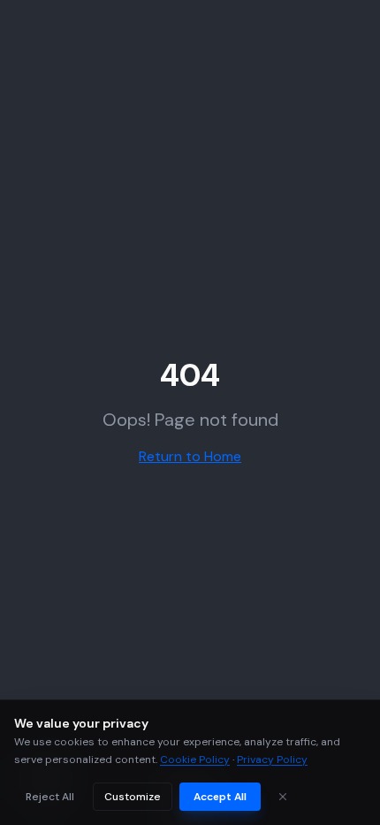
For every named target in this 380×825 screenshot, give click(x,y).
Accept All (220, 797)
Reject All (50, 797)
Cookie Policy (195, 759)
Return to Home (190, 456)
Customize (132, 797)
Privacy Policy (272, 759)
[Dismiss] (282, 796)
